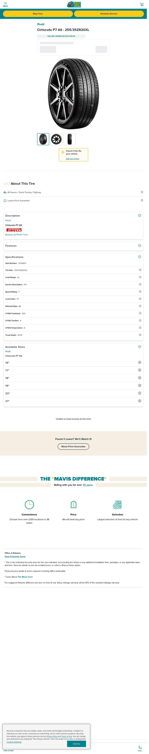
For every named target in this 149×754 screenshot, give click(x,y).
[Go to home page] (74, 4)
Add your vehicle (72, 159)
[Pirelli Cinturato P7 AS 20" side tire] (56, 139)
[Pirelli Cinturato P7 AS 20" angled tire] (43, 139)
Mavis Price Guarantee (73, 446)
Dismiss (76, 744)
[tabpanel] (73, 299)
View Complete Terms (15, 556)
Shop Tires (38, 13)
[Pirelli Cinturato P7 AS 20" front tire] (70, 139)
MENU (5, 6)
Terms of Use (67, 736)
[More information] (142, 192)
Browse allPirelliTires (16, 234)
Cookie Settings (14, 742)
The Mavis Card (25, 577)
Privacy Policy (52, 736)
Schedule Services (108, 13)
